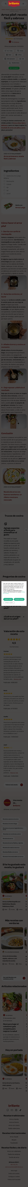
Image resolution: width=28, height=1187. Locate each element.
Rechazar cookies (19, 599)
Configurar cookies (9, 602)
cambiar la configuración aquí (14, 590)
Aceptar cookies (8, 599)
